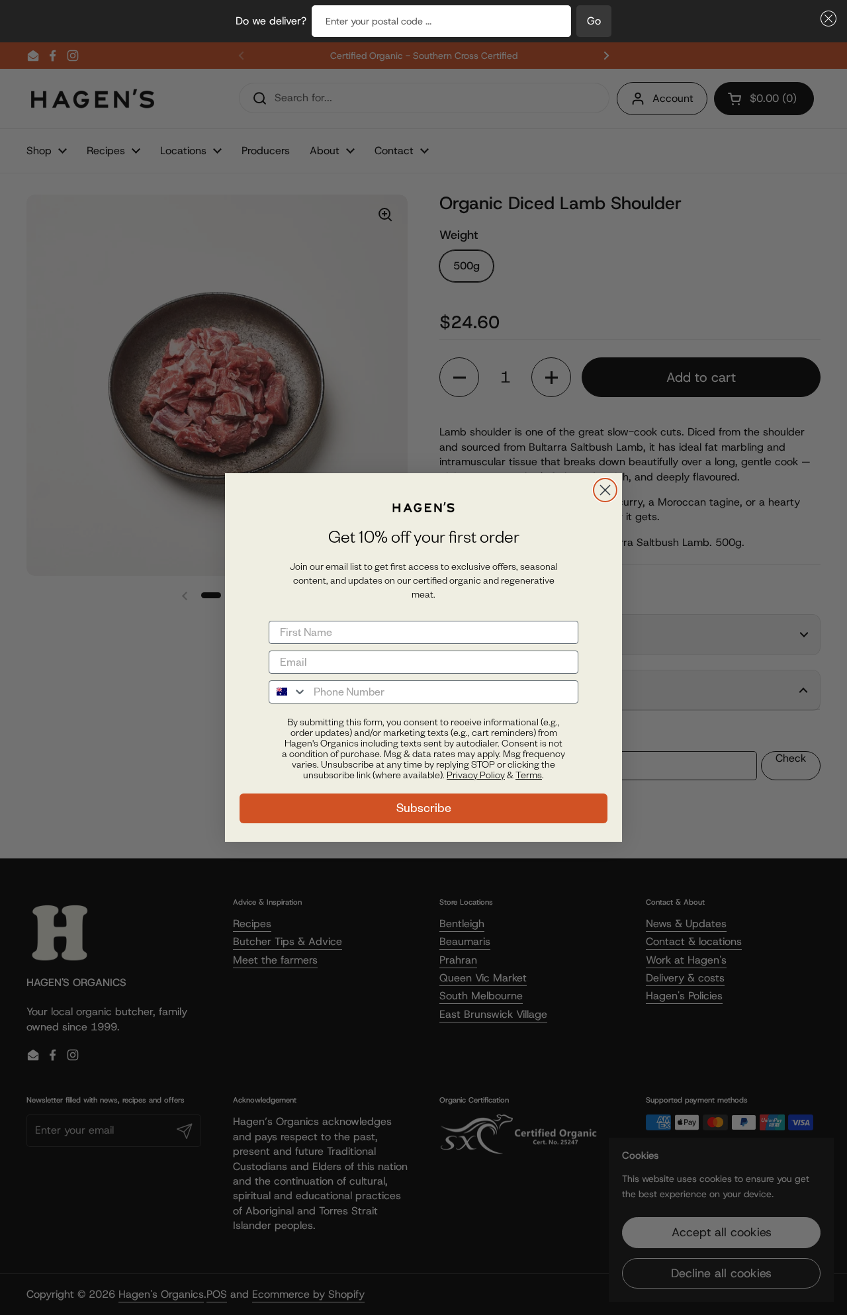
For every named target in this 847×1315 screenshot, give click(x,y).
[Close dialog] (605, 490)
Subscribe (423, 808)
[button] (825, 18)
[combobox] (288, 692)
